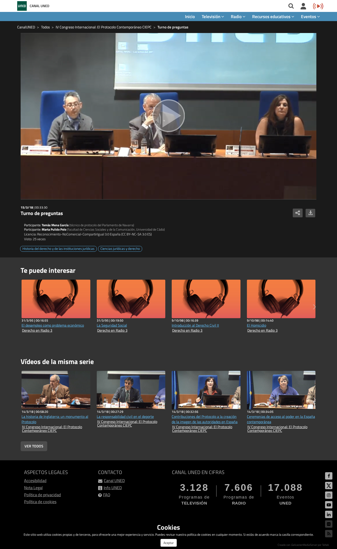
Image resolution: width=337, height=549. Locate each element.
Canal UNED (114, 480)
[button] (314, 307)
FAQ (106, 495)
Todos (45, 27)
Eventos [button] (309, 16)
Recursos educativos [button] (271, 16)
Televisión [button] (211, 16)
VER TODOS (34, 446)
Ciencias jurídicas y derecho (120, 248)
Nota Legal (33, 488)
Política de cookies (40, 502)
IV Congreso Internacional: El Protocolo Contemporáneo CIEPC (104, 27)
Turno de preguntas (172, 27)
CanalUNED (26, 27)
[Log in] (303, 6)
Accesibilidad (35, 480)
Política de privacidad (42, 495)
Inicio (190, 16)
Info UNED (113, 488)
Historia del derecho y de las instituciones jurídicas (58, 248)
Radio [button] (237, 16)
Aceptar (168, 542)
